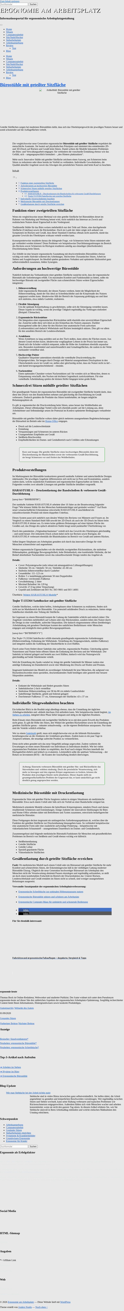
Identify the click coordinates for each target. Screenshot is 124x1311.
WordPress (65, 1302)
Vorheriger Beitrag (9, 1023)
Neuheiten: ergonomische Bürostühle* (18, 1043)
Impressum (5, 1265)
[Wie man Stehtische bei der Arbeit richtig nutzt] (17, 1103)
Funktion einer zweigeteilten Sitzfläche (37, 183)
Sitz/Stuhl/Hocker (14, 37)
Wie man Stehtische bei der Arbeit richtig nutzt (28, 1092)
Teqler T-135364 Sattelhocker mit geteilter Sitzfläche (49, 196)
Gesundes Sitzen (8, 1018)
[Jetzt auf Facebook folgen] (5, 1222)
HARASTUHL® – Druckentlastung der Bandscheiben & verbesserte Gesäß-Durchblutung (64, 194)
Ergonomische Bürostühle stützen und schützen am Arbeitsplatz (48, 896)
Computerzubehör (14, 34)
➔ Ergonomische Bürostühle (13, 1076)
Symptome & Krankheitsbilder (20, 1135)
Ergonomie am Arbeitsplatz (50, 10)
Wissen (9, 32)
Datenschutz (6, 1270)
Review (9, 45)
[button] (23, 910)
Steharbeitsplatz (13, 40)
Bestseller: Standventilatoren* (14, 1039)
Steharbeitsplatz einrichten (18, 1133)
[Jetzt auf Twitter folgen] (15, 1222)
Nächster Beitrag (26, 1023)
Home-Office (51, 421)
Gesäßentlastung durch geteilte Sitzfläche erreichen (42, 204)
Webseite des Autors (24, 1008)
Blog (8, 51)
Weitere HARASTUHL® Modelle (39, 595)
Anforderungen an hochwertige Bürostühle (39, 186)
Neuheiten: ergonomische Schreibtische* (19, 1047)
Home (9, 29)
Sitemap (4, 1242)
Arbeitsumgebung (14, 43)
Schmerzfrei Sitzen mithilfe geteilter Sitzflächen (41, 188)
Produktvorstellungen (30, 191)
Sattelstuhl (31, 733)
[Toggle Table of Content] (14, 178)
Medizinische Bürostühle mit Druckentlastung (40, 201)
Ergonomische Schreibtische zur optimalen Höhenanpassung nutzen (50, 891)
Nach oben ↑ (41, 1307)
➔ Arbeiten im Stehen (10, 1067)
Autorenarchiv (7, 1008)
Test (14, 48)
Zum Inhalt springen (9, 1)
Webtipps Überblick (9, 1293)
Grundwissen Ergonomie (18, 1138)
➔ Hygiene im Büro (9, 1071)
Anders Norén (25, 1307)
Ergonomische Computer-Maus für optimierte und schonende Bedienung (53, 902)
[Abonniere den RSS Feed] (25, 1222)
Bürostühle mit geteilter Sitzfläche (33, 84)
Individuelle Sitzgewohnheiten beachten (38, 198)
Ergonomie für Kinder (16, 1141)
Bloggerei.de (6, 1288)
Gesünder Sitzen (14, 1130)
